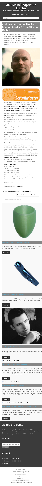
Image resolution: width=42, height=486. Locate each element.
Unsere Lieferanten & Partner (20, 471)
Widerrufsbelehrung (20, 474)
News (11, 182)
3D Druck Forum (20, 469)
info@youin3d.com (14, 458)
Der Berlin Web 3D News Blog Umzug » (27, 195)
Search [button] (6, 447)
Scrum (20, 36)
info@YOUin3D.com (10, 164)
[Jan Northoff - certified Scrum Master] (21, 85)
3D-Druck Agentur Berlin (21, 6)
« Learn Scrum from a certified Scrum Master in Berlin (17, 191)
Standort (6, 463)
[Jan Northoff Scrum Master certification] (21, 100)
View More (6, 252)
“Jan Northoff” (16, 38)
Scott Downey (15, 110)
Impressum (20, 478)
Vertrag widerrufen (20, 480)
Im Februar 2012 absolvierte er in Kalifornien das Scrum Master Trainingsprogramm (20, 106)
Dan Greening (26, 110)
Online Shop (15, 14)
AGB (20, 476)
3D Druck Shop (19, 186)
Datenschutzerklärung (20, 473)
